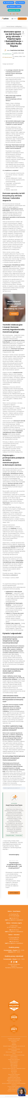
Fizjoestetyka (14, 1050)
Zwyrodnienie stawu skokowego (14, 1090)
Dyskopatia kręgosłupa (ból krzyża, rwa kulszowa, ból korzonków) (14, 1047)
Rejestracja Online (14, 10)
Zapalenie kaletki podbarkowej (14, 1078)
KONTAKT (14, 313)
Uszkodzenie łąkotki (14, 1075)
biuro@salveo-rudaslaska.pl (15, 920)
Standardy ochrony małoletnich (14, 967)
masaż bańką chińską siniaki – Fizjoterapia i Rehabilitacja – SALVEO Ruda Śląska (13, 842)
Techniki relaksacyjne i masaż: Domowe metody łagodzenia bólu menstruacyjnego (15, 179)
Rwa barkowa (14, 1069)
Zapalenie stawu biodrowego (14, 1081)
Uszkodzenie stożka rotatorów (14, 1077)
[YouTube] (16, 962)
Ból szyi (14, 1043)
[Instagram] (14, 14)
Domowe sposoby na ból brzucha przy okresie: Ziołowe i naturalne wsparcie (15, 174)
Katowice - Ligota (15, 6)
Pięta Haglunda (14, 1066)
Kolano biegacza (14, 1056)
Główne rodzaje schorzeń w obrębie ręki (14, 1052)
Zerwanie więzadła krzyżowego (14, 1086)
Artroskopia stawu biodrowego (14, 1038)
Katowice (21, 2)
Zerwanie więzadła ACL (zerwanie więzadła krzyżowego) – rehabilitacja (14, 1084)
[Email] (17, 14)
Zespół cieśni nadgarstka (14, 1087)
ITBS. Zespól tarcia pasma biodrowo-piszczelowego (14, 1055)
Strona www (19, 835)
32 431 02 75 (14, 941)
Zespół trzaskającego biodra (14, 1089)
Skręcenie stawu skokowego (14, 1074)
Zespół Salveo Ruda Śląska (14, 805)
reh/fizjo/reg (18, 26)
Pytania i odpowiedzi (11, 190)
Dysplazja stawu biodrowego (14, 1049)
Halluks (14, 1053)
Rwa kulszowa (14, 1071)
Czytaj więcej (14, 893)
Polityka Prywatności (14, 964)
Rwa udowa (14, 1072)
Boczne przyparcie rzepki (14, 1040)
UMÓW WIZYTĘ (22, 18)
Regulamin (14, 966)
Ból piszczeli (14, 1041)
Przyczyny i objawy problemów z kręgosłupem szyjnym (14, 1068)
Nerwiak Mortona (14, 1062)
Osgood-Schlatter (14, 1063)
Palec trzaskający (14, 1065)
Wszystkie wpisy (10, 835)
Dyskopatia (14, 1044)
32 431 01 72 (14, 918)
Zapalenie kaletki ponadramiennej (14, 1080)
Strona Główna (10, 26)
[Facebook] (10, 14)
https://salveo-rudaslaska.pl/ (10, 575)
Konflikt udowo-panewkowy (14, 1059)
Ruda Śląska (9, 2)
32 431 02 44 (14, 930)
